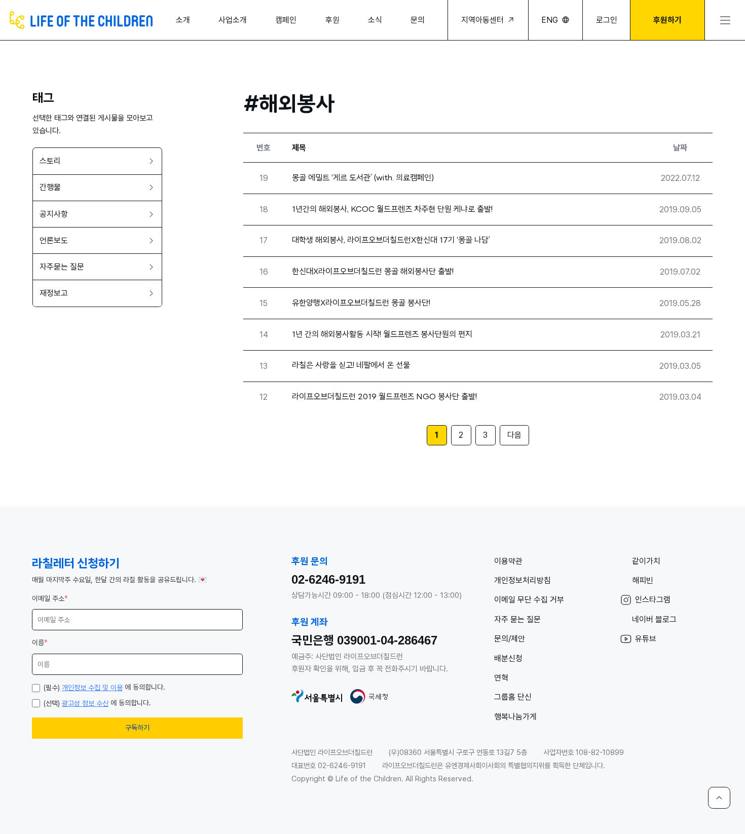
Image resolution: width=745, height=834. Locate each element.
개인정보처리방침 (522, 580)
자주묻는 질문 (62, 267)
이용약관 (508, 561)
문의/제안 (509, 638)
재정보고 (54, 293)
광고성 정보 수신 (85, 703)
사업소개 (232, 20)
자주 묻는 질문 (517, 619)
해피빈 (642, 580)
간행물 (50, 188)
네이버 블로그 (654, 619)
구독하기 (137, 728)
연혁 (501, 678)
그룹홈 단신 (513, 697)
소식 (375, 20)
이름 (40, 642)
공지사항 (54, 214)
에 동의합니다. (104, 687)
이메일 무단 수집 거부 (529, 599)
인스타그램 (652, 599)
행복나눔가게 (515, 717)
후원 (332, 20)
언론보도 (54, 240)
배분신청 (508, 658)
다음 (514, 435)
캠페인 (285, 20)
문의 (418, 20)
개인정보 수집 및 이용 (92, 688)
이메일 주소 (50, 598)
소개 (183, 20)
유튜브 (645, 638)
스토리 (50, 161)
